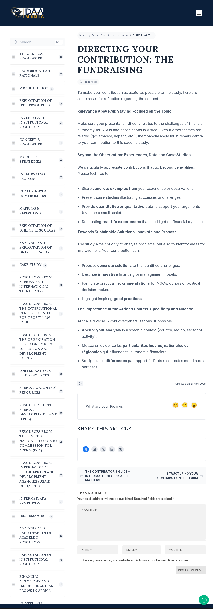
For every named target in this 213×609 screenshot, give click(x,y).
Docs (95, 35)
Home (83, 35)
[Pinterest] (121, 449)
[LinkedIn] (112, 449)
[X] (103, 449)
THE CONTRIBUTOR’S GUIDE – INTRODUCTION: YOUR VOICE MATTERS (107, 476)
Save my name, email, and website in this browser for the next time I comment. (135, 560)
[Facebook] (94, 449)
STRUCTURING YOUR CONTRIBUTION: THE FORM (177, 476)
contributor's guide (115, 35)
